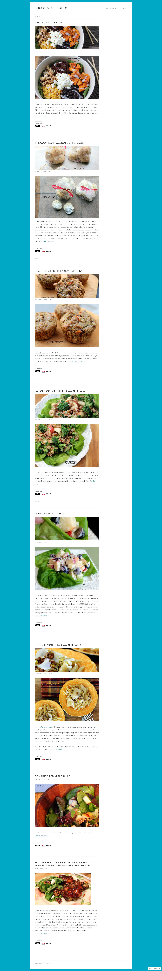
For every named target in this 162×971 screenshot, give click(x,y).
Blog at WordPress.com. (43, 963)
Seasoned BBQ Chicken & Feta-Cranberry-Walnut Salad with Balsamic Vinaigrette (63, 864)
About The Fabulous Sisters (116, 8)
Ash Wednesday (47, 727)
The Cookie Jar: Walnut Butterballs (59, 142)
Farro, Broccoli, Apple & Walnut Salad (61, 391)
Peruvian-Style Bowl (49, 22)
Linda (49, 51)
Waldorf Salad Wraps (50, 513)
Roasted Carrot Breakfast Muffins (58, 270)
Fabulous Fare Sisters (51, 8)
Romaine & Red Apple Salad (52, 776)
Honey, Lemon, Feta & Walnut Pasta (58, 645)
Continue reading (42, 116)
